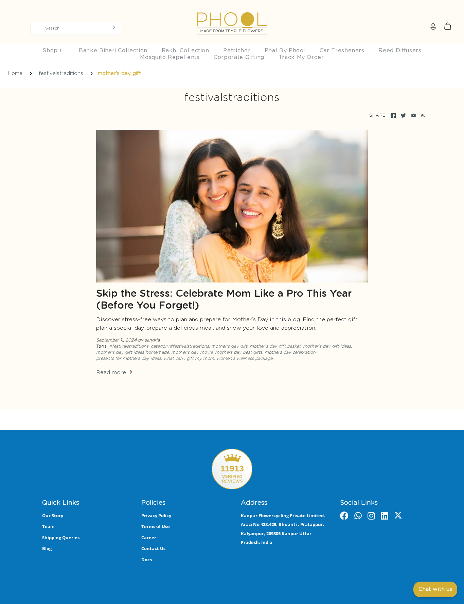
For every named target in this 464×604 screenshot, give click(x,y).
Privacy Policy (156, 515)
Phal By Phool (285, 50)
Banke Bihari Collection (113, 50)
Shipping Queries (60, 537)
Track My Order (301, 57)
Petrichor (236, 50)
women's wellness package (244, 358)
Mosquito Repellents (169, 57)
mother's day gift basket (275, 346)
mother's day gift (229, 346)
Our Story (52, 515)
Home (15, 73)
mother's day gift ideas (327, 346)
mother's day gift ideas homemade (132, 352)
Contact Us (153, 548)
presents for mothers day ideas (128, 358)
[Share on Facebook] (393, 115)
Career (148, 537)
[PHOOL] (232, 7)
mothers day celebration (290, 352)
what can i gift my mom (188, 358)
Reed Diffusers (399, 50)
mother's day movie (192, 352)
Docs (146, 560)
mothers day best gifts (238, 352)
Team (48, 526)
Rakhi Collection (185, 50)
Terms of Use (155, 526)
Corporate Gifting (239, 57)
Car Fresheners (342, 50)
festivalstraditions (61, 73)
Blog (47, 548)
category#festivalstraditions (180, 346)
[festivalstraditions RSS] (422, 115)
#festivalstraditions (128, 346)
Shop (52, 50)
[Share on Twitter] (403, 115)
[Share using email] (413, 115)
